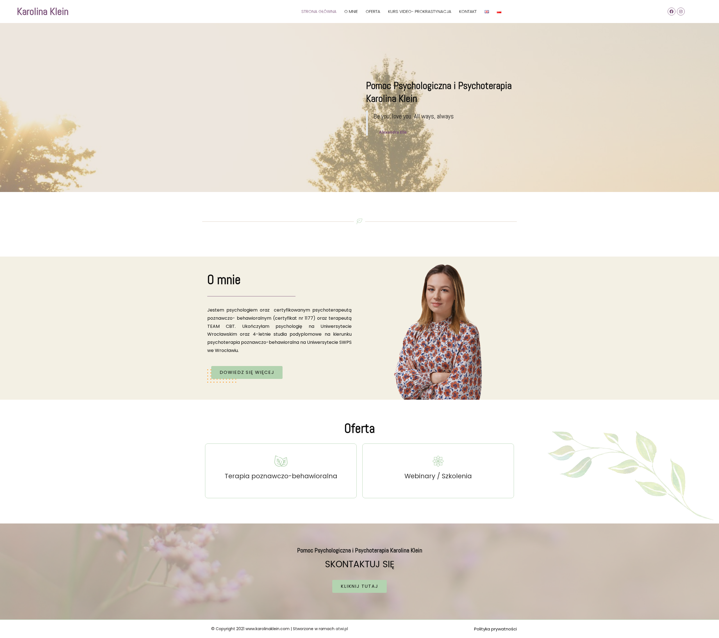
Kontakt (468, 11)
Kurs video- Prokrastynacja (419, 11)
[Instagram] (681, 11)
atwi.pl (342, 629)
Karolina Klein (43, 11)
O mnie (351, 11)
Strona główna (318, 11)
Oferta (373, 11)
